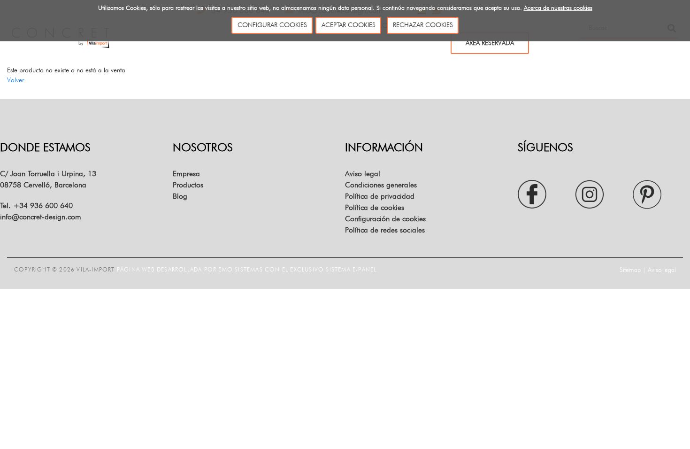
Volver (15, 80)
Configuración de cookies (385, 218)
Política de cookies (374, 207)
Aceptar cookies (349, 25)
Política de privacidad (379, 196)
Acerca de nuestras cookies (558, 7)
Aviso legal (362, 173)
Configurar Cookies (272, 25)
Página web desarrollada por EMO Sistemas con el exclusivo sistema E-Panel (247, 269)
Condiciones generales (381, 184)
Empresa (186, 173)
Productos (188, 184)
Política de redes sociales (385, 229)
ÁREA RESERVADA (490, 42)
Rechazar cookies (423, 25)
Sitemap (630, 269)
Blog (180, 196)
